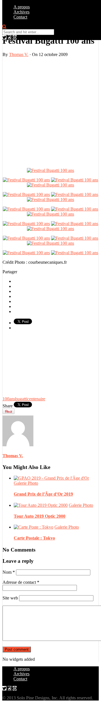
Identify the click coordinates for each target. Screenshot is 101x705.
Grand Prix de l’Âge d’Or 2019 (43, 494)
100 (6, 398)
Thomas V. (18, 54)
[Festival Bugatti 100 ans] (50, 170)
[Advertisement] (50, 112)
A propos (21, 6)
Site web (10, 598)
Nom (9, 572)
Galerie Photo (26, 483)
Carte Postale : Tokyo (34, 538)
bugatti (21, 398)
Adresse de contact (21, 582)
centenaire (36, 398)
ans (12, 398)
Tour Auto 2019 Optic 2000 (39, 516)
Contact (20, 17)
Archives (21, 12)
